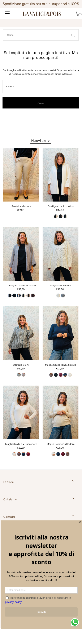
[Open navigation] (7, 13)
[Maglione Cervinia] (60, 254)
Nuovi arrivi (41, 140)
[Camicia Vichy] (21, 333)
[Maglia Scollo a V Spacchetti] (21, 412)
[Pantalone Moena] (21, 175)
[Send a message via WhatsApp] (75, 622)
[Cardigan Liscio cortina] (60, 175)
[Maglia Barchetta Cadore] (60, 412)
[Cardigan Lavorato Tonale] (21, 254)
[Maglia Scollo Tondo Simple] (60, 333)
